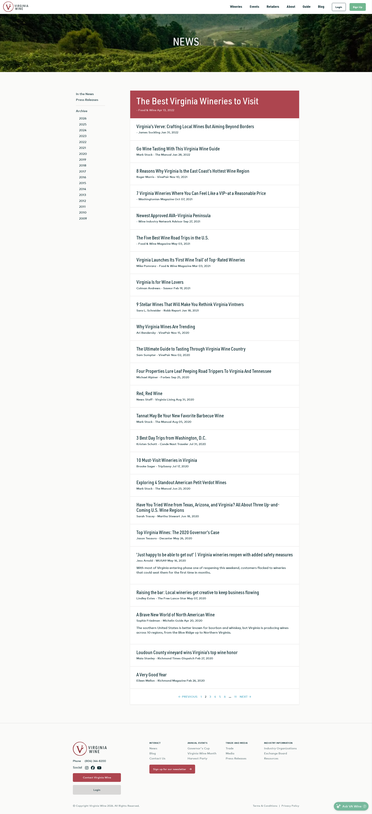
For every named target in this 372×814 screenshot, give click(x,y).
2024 (82, 130)
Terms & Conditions (265, 805)
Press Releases (87, 100)
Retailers (273, 7)
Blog (321, 7)
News (153, 748)
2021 (82, 148)
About (291, 7)
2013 (82, 195)
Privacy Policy (290, 805)
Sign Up (357, 7)
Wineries (236, 7)
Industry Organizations (280, 748)
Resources (271, 758)
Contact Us (157, 758)
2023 (82, 136)
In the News (85, 94)
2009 (83, 218)
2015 (82, 183)
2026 (82, 118)
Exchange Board (275, 753)
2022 (82, 142)
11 (235, 696)
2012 (82, 201)
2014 (82, 189)
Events (254, 7)
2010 (82, 212)
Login (338, 7)
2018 (82, 165)
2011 (82, 206)
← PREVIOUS (187, 696)
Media (230, 753)
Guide (307, 7)
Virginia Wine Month (202, 753)
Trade (229, 748)
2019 (82, 159)
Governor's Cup (199, 748)
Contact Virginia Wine (97, 777)
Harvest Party (197, 758)
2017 (82, 171)
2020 (83, 154)
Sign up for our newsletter (169, 769)
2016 (82, 177)
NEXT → (245, 696)
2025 (82, 124)
